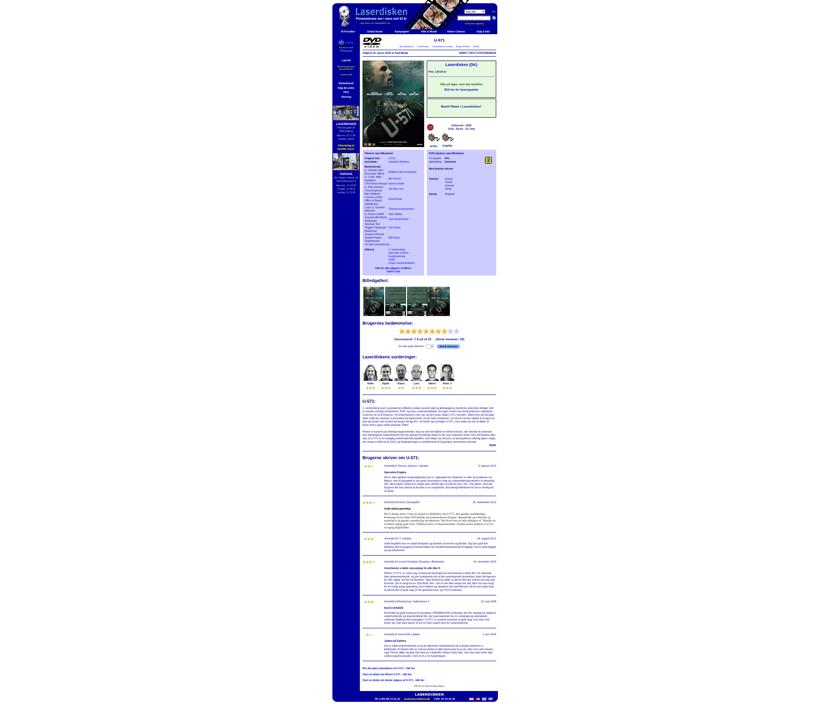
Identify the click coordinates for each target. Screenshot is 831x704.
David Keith (395, 198)
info (494, 11)
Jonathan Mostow (398, 161)
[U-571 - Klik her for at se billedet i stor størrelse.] (393, 146)
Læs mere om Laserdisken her (375, 23)
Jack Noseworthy (398, 219)
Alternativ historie (398, 252)
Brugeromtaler (463, 46)
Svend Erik (403, 634)
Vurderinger (423, 46)
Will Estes (394, 237)
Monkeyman (404, 601)
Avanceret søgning (477, 23)
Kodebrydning (396, 256)
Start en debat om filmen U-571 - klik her (387, 674)
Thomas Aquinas (407, 465)
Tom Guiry (394, 227)
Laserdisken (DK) (461, 65)
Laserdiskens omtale (442, 46)
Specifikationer (406, 46)
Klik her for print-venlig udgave (429, 686)
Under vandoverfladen (401, 263)
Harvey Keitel (396, 183)
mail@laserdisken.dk (417, 699)
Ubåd (391, 259)
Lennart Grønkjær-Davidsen (413, 561)
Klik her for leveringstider (461, 89)
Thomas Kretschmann (401, 208)
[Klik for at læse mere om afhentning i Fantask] (346, 161)
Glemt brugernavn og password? (346, 67)
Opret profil (346, 74)
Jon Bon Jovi (396, 188)
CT (399, 538)
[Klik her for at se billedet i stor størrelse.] (374, 315)
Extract (401, 502)
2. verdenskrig (396, 249)
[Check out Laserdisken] (342, 43)
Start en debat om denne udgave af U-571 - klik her (393, 680)
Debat (476, 46)
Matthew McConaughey (402, 171)
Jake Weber (395, 214)
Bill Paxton (394, 178)
